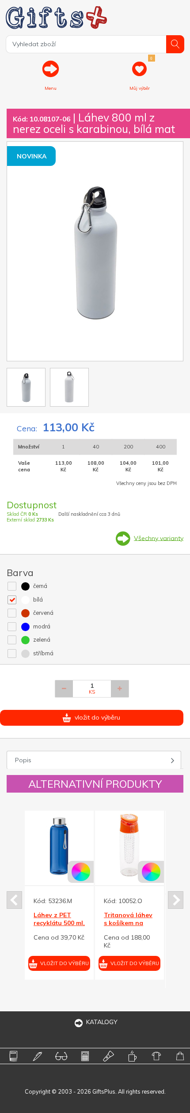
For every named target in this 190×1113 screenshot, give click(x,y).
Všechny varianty (158, 538)
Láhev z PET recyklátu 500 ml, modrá (59, 923)
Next (175, 900)
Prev (14, 900)
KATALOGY (102, 1022)
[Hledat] (175, 44)
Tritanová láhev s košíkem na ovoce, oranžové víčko (129, 927)
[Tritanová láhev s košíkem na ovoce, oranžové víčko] (129, 845)
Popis (23, 760)
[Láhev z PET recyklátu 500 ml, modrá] (59, 845)
